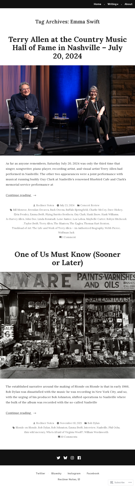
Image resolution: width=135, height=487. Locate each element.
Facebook (93, 473)
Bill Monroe (20, 209)
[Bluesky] (65, 457)
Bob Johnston (59, 427)
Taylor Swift (31, 223)
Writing (112, 4)
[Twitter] (59, 457)
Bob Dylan (94, 423)
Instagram (74, 473)
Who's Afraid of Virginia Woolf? (64, 432)
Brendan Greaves (38, 209)
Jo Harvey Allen (15, 219)
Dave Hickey (115, 209)
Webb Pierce (112, 228)
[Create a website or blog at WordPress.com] (79, 479)
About (128, 4)
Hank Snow (93, 214)
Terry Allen (46, 223)
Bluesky (56, 473)
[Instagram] (72, 457)
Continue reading (19, 195)
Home (97, 4)
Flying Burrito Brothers (59, 214)
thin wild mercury (34, 432)
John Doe (30, 219)
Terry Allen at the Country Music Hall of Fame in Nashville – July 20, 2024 (67, 47)
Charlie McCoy (98, 209)
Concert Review (89, 205)
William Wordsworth (96, 432)
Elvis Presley (21, 214)
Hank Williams (109, 214)
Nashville (102, 427)
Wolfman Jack (66, 232)
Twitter (40, 473)
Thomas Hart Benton (96, 223)
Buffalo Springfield (77, 209)
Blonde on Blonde (26, 427)
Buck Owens (57, 209)
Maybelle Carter (95, 219)
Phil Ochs (114, 427)
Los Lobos (79, 219)
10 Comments (69, 437)
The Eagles (76, 223)
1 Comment (69, 237)
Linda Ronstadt (47, 219)
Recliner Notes (45, 205)
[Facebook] (78, 457)
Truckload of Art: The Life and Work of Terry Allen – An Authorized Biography (58, 228)
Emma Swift (37, 214)
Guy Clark (80, 214)
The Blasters (61, 223)
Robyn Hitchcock (117, 219)
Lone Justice (64, 219)
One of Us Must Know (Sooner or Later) (67, 258)
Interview (89, 427)
